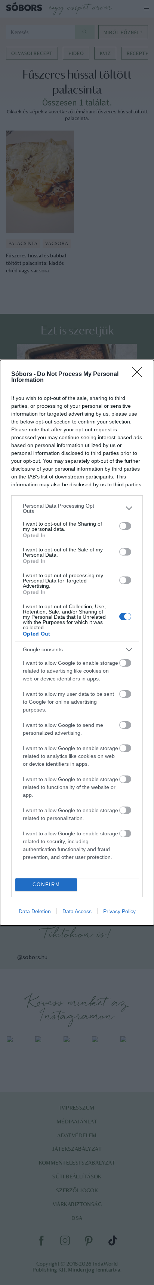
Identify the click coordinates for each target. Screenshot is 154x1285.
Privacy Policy (119, 911)
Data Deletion (35, 911)
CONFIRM (46, 884)
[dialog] (77, 642)
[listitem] (77, 508)
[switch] (125, 526)
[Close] (139, 374)
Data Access (77, 911)
